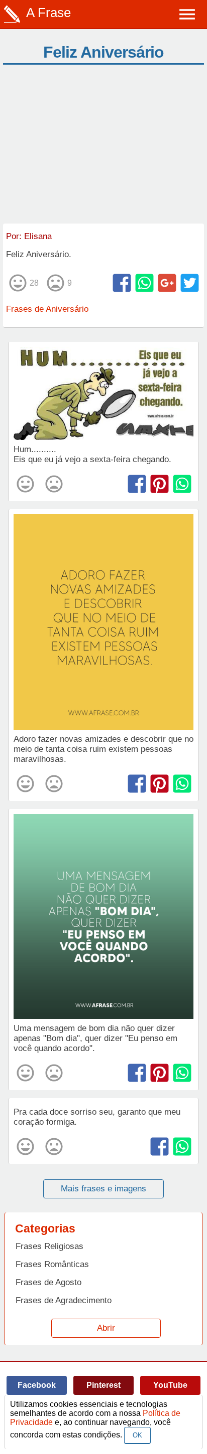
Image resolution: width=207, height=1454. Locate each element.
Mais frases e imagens (103, 1188)
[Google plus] (167, 283)
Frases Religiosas (49, 1246)
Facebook (37, 1385)
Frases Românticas (52, 1264)
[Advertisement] (103, 149)
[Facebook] (122, 283)
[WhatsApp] (144, 283)
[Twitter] (189, 283)
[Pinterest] (159, 484)
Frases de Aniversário (47, 309)
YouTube (170, 1385)
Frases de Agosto (48, 1282)
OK (137, 1435)
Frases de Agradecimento (64, 1300)
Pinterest (103, 1385)
